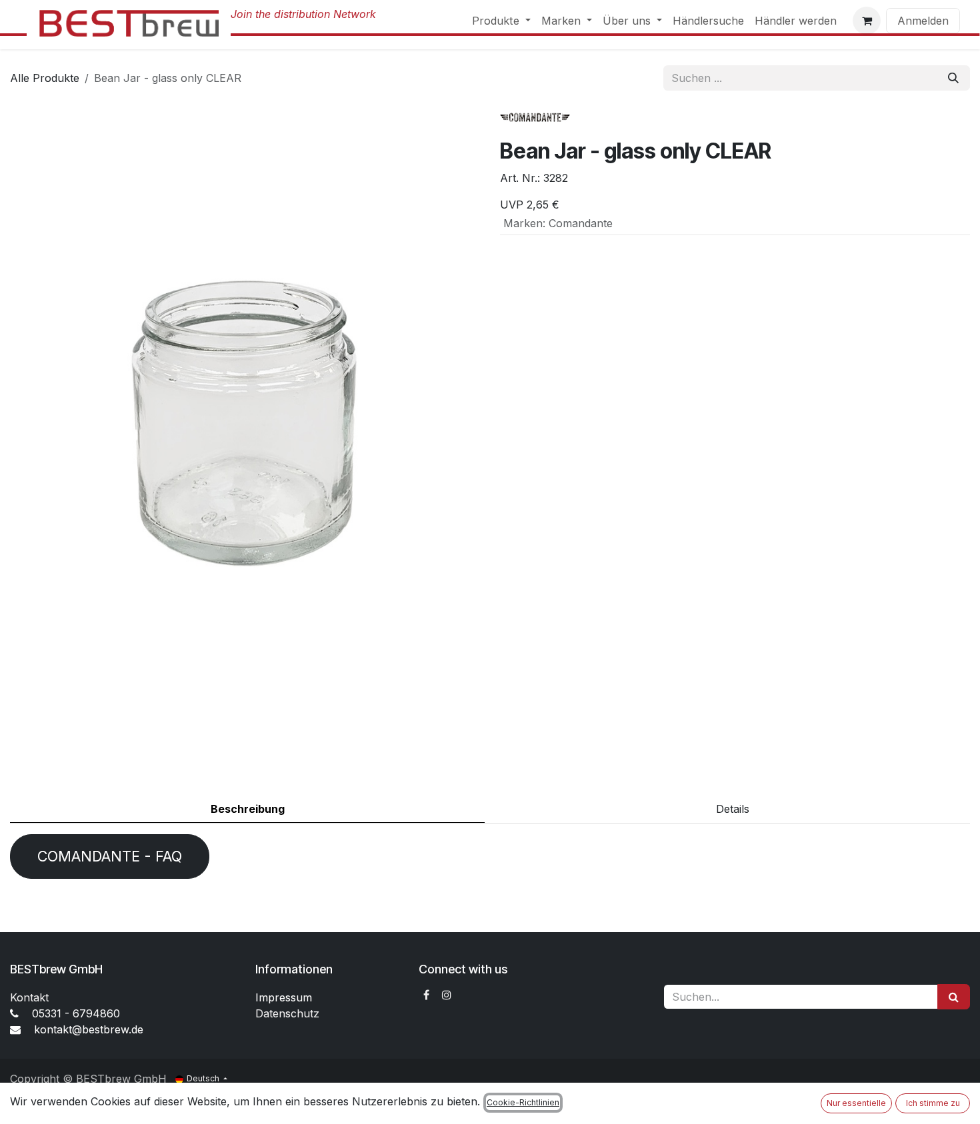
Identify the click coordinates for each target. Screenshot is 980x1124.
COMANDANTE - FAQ (109, 856)
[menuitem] (501, 20)
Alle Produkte (44, 78)
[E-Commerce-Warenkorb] (867, 21)
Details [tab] (732, 809)
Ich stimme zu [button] (933, 1103)
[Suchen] (953, 78)
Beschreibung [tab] (248, 809)
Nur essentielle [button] (856, 1103)
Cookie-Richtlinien (523, 1102)
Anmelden (923, 20)
